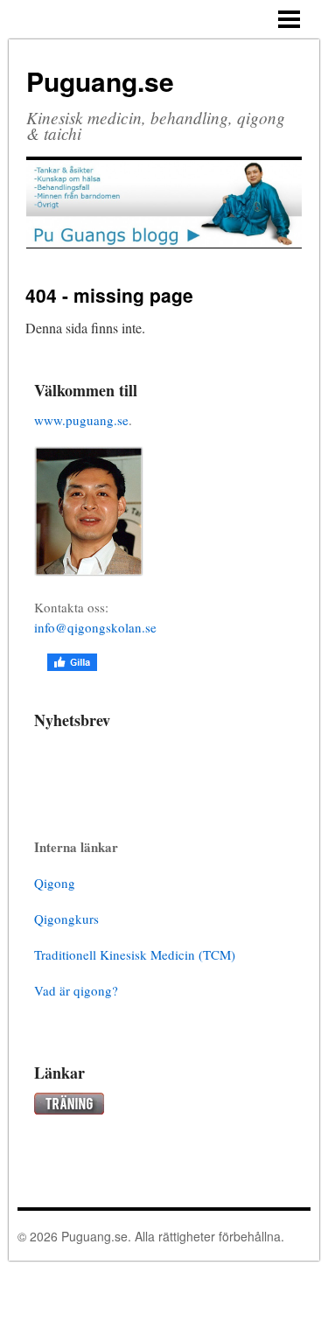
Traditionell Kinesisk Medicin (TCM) (134, 954)
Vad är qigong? (76, 990)
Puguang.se (100, 81)
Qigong (54, 882)
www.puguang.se (81, 420)
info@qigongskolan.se (95, 627)
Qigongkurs (66, 918)
